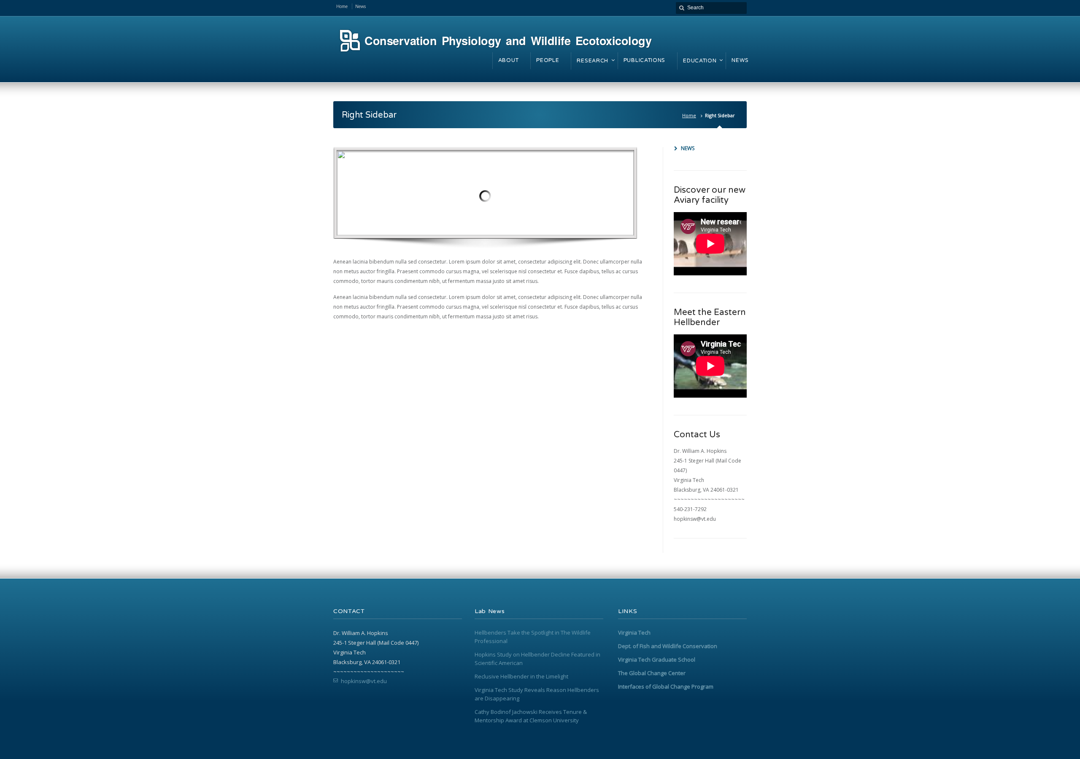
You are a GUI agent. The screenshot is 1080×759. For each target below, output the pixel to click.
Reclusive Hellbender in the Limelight (521, 676)
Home (689, 115)
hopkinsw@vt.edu (364, 681)
